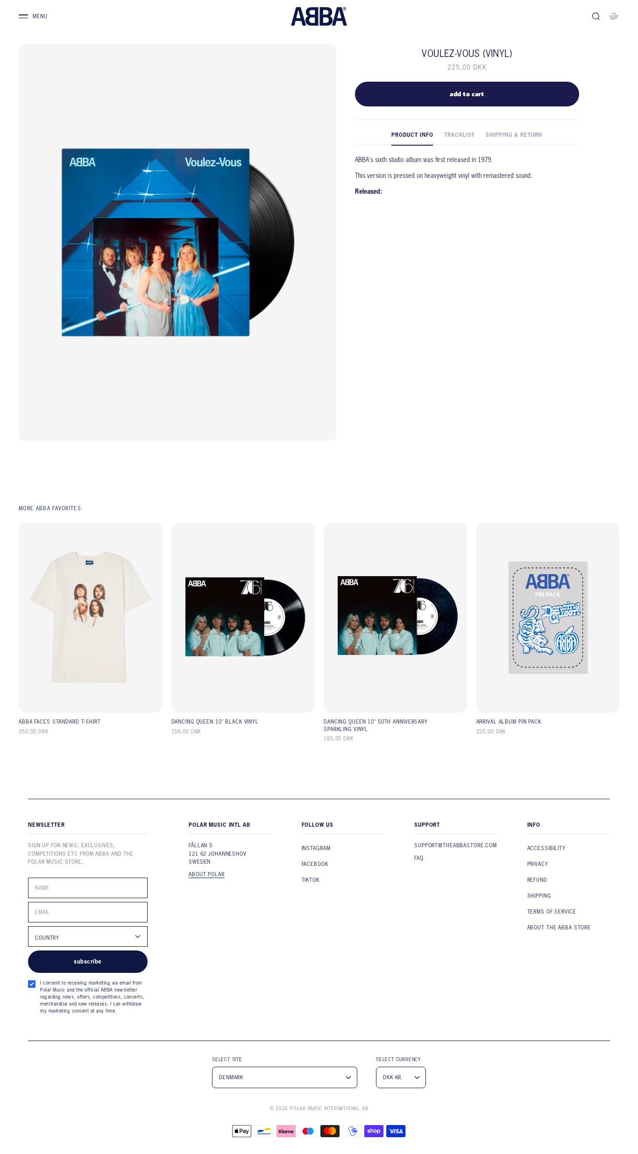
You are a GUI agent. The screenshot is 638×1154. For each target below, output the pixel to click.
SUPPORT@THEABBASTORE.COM (455, 845)
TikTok (310, 880)
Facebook (315, 864)
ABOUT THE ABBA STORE (559, 927)
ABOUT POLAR (207, 874)
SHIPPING (539, 896)
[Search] (596, 16)
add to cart (467, 94)
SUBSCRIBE (87, 961)
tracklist (459, 135)
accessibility (546, 848)
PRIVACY (537, 864)
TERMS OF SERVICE (551, 911)
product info (412, 135)
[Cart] (613, 16)
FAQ (419, 858)
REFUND (537, 880)
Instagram (316, 848)
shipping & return (514, 135)
